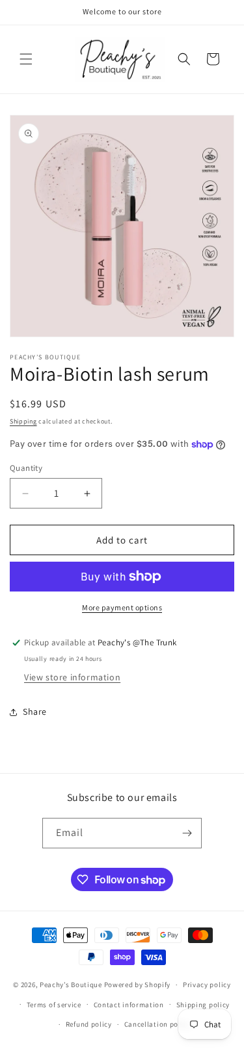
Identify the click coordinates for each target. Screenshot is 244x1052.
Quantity (26, 467)
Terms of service (54, 1004)
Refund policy (89, 1024)
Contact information (129, 1004)
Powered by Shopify (137, 984)
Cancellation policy (157, 1024)
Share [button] (35, 711)
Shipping (23, 421)
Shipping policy (203, 1004)
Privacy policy (207, 984)
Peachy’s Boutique (71, 984)
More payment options (122, 607)
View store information (72, 677)
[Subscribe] (186, 833)
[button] (26, 59)
